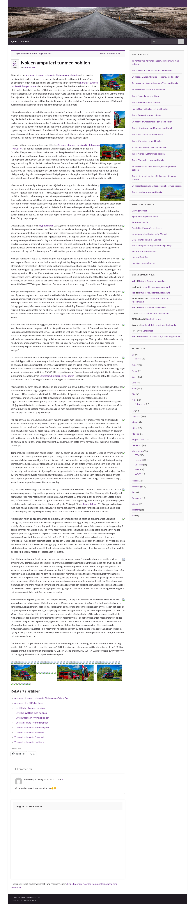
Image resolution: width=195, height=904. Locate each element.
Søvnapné (136, 498)
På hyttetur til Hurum (109, 53)
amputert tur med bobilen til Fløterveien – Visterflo (52, 75)
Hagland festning (140, 257)
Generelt (136, 416)
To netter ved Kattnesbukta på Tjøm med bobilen (155, 83)
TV (133, 515)
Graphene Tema (29, 900)
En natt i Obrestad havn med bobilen (149, 147)
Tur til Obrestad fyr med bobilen (147, 141)
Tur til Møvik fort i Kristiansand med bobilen (152, 70)
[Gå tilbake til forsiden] (97, 22)
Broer (134, 371)
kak (24, 67)
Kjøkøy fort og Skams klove (145, 216)
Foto (34, 67)
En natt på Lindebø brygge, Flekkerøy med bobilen (155, 76)
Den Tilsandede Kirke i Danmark (147, 239)
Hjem (14, 41)
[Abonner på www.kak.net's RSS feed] (12, 3)
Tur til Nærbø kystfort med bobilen (148, 153)
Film (133, 394)
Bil (133, 354)
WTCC (138, 474)
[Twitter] (21, 3)
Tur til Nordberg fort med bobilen (147, 192)
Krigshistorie (138, 439)
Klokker (135, 433)
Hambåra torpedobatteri (143, 263)
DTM (137, 455)
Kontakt (26, 41)
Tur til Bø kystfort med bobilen (146, 115)
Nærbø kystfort (153, 319)
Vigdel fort (148, 330)
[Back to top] (188, 897)
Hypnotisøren (46, 225)
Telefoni (136, 509)
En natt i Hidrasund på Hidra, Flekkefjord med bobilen (157, 185)
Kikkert (135, 422)
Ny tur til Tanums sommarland (152, 281)
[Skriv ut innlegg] (122, 67)
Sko (133, 492)
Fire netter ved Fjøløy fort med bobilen (150, 109)
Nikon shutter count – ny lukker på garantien (159, 336)
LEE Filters (137, 445)
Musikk (135, 480)
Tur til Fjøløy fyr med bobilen (145, 96)
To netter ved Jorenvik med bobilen (148, 89)
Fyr (133, 410)
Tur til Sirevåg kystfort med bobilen (148, 160)
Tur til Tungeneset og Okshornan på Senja (152, 245)
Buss (134, 376)
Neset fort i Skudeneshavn (144, 251)
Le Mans (139, 464)
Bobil (29, 67)
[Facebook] (17, 3)
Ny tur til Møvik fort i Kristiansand (154, 292)
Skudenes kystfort (140, 222)
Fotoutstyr (140, 404)
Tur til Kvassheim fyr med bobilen (147, 134)
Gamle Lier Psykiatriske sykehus (147, 228)
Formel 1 (139, 460)
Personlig (136, 486)
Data (134, 382)
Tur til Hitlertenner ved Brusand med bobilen (153, 128)
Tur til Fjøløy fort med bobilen (146, 102)
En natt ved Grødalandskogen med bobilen (152, 121)
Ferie (134, 388)
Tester (138, 358)
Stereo (135, 504)
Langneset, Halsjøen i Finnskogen (57, 375)
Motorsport (137, 451)
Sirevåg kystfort (139, 210)
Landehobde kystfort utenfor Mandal (149, 234)
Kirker (135, 428)
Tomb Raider (89, 504)
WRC (137, 469)
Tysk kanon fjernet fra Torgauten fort (33, 53)
